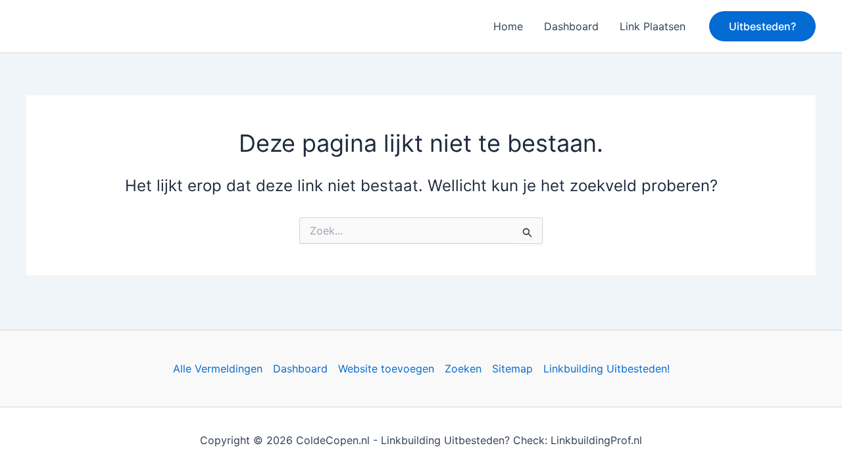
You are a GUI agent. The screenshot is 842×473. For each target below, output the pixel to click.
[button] (762, 26)
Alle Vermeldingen (217, 368)
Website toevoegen (386, 368)
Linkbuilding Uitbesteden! (606, 368)
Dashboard (571, 26)
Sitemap (512, 368)
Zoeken (463, 368)
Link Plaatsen (652, 26)
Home (508, 26)
